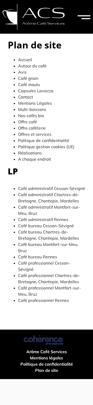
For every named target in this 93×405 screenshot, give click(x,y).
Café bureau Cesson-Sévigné (46, 225)
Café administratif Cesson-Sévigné (51, 188)
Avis (22, 72)
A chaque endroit (34, 159)
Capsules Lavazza (35, 90)
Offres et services (34, 134)
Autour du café (32, 65)
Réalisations (30, 152)
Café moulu (29, 84)
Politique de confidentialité (43, 140)
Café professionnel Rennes (43, 300)
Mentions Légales (35, 103)
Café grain (28, 78)
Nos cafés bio (31, 115)
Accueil (25, 59)
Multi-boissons (32, 109)
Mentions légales (46, 357)
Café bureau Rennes (37, 256)
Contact (25, 97)
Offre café (27, 121)
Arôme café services (46, 351)
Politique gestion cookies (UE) (46, 146)
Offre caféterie (32, 128)
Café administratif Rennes (43, 219)
